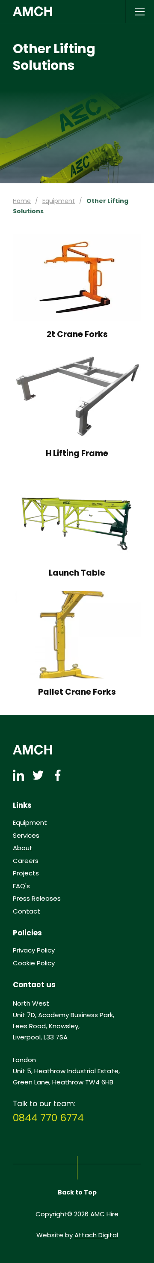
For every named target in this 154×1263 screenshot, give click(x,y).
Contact (26, 911)
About (23, 848)
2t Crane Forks (77, 334)
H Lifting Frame (77, 453)
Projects (26, 873)
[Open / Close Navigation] (139, 11)
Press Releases (37, 898)
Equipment (58, 201)
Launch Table (77, 573)
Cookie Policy (34, 963)
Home (22, 201)
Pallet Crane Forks (77, 692)
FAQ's (21, 886)
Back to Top (77, 1192)
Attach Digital (96, 1235)
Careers (25, 861)
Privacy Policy (34, 950)
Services (26, 835)
